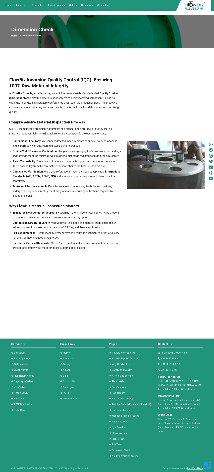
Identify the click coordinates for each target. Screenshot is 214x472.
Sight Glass (20, 410)
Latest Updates (56, 5)
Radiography (118, 393)
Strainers (19, 398)
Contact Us (69, 381)
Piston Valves (21, 393)
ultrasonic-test (120, 433)
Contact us (103, 5)
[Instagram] (211, 156)
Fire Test (116, 444)
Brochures (87, 5)
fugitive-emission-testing (125, 456)
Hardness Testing (121, 410)
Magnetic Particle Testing (125, 415)
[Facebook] (211, 150)
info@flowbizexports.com (175, 352)
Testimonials (70, 398)
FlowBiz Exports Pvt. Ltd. (125, 358)
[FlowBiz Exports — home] (195, 5)
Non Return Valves (24, 375)
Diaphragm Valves (23, 381)
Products (68, 358)
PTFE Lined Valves (24, 404)
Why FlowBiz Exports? (124, 364)
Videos (66, 370)
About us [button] (21, 5)
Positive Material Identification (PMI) (131, 404)
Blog (65, 375)
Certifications (119, 387)
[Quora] (211, 173)
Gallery (73, 5)
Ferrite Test (118, 438)
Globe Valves (21, 370)
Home (8, 5)
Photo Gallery (119, 381)
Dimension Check (121, 450)
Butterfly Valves (22, 358)
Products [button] (37, 5)
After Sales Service (122, 375)
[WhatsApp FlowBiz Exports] (211, 144)
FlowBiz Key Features (123, 352)
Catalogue (68, 387)
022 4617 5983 (169, 370)
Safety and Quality (122, 370)
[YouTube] (211, 179)
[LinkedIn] (211, 167)
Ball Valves (20, 352)
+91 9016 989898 (170, 364)
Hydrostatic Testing (122, 398)
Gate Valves (20, 364)
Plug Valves (20, 387)
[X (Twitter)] (211, 162)
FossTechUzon (195, 468)
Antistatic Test (120, 421)
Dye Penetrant (119, 427)
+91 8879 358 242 (171, 358)
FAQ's (66, 393)
